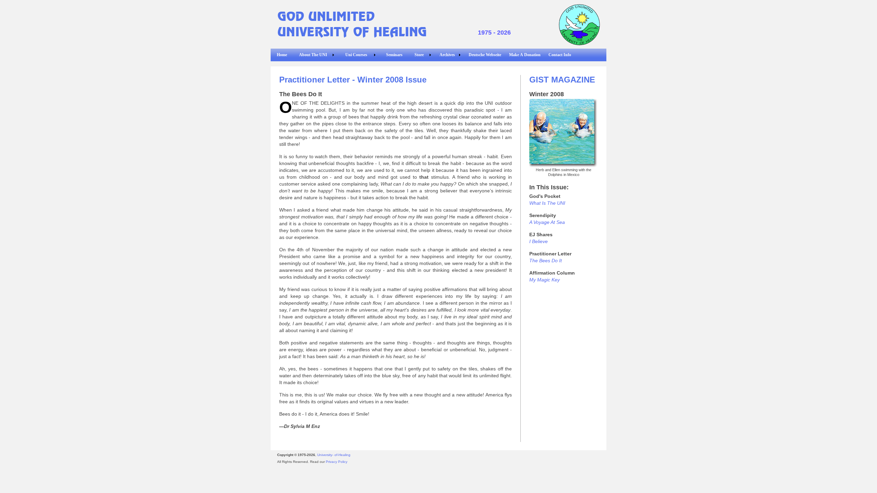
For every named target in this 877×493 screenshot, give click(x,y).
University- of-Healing (333, 455)
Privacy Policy (336, 462)
